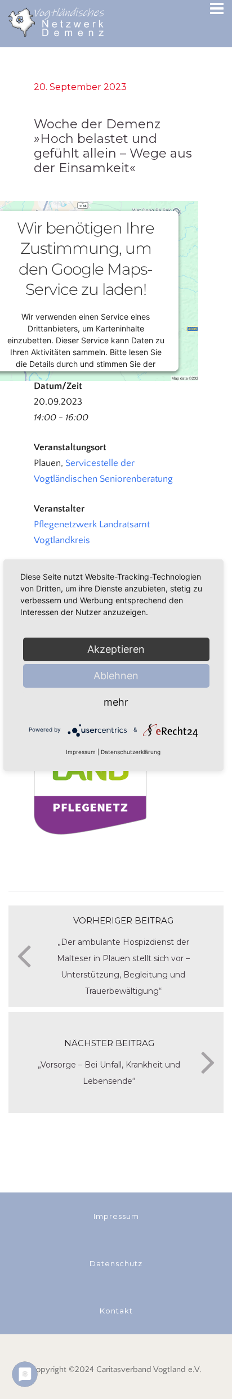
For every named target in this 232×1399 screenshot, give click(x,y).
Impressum (81, 751)
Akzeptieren (116, 649)
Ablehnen (116, 675)
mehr (116, 702)
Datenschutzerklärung (130, 751)
